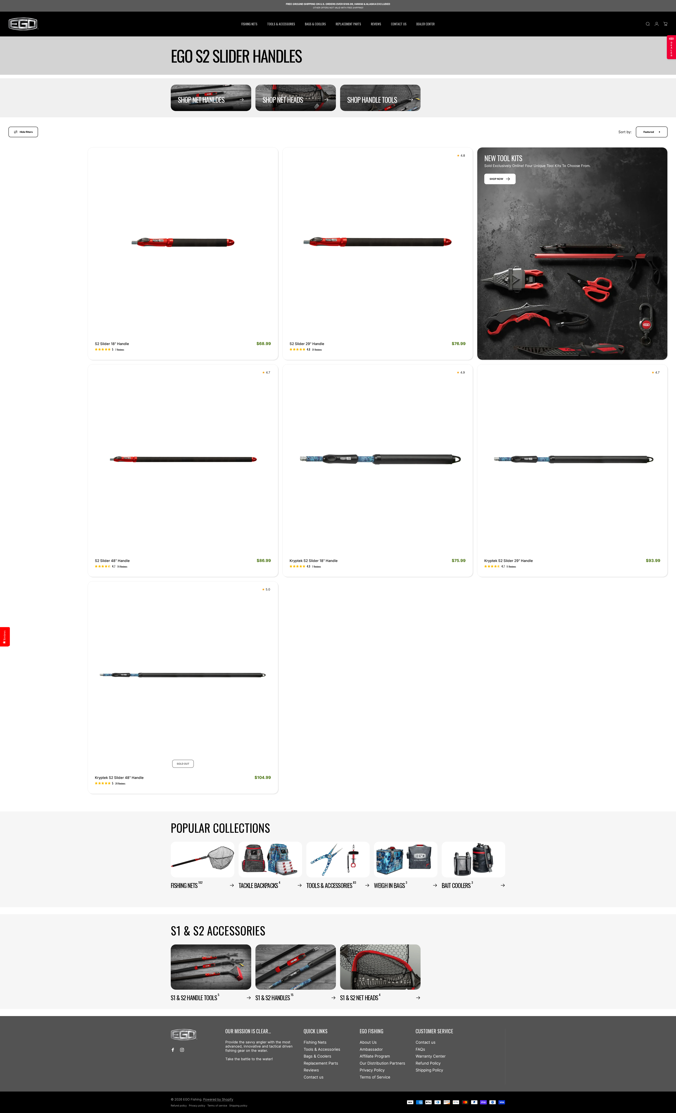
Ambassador (371, 1049)
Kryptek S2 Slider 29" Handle (508, 561)
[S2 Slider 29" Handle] (378, 242)
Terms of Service (375, 1077)
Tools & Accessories (322, 1049)
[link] (109, 349)
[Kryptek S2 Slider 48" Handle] (183, 676)
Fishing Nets (315, 1042)
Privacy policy (197, 1105)
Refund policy (179, 1105)
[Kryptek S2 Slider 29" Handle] (572, 459)
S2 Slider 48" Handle (112, 561)
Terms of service (217, 1105)
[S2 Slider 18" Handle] (183, 242)
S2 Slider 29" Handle (307, 344)
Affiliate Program (375, 1056)
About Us (368, 1042)
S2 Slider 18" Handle (112, 344)
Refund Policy (428, 1063)
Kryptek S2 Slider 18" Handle (314, 561)
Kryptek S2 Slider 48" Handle (119, 778)
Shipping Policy (429, 1070)
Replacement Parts (321, 1063)
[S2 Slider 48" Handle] (183, 459)
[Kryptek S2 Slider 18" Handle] (378, 459)
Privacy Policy (372, 1070)
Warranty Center (431, 1056)
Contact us (314, 1077)
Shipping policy (238, 1105)
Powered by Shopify (218, 1099)
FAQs (420, 1049)
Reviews (311, 1070)
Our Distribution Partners (382, 1063)
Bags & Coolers (317, 1056)
